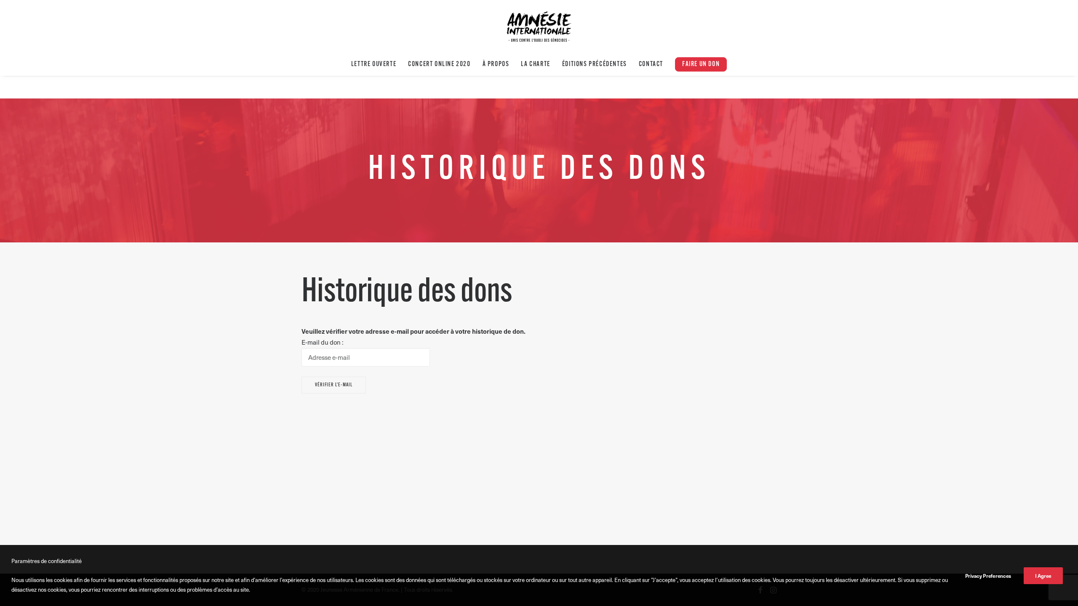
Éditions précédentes (594, 64)
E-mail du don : (322, 342)
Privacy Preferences (988, 575)
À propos (496, 64)
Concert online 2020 (439, 64)
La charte (535, 64)
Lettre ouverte (373, 64)
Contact (651, 64)
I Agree (1043, 575)
